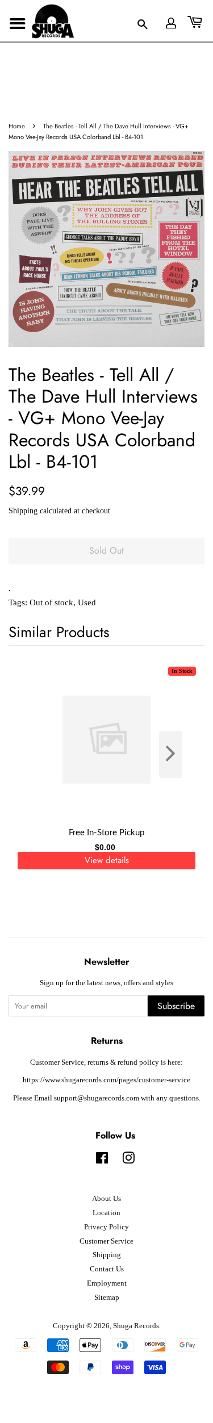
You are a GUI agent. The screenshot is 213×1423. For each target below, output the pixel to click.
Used (87, 602)
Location (106, 1213)
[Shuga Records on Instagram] (128, 1161)
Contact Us (107, 1269)
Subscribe (176, 1005)
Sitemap (106, 1297)
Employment (107, 1283)
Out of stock (51, 602)
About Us (106, 1199)
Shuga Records (136, 1326)
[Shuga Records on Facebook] (101, 1161)
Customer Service (106, 1241)
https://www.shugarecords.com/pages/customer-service (106, 1080)
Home (17, 126)
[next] (177, 754)
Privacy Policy (106, 1227)
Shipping (23, 511)
